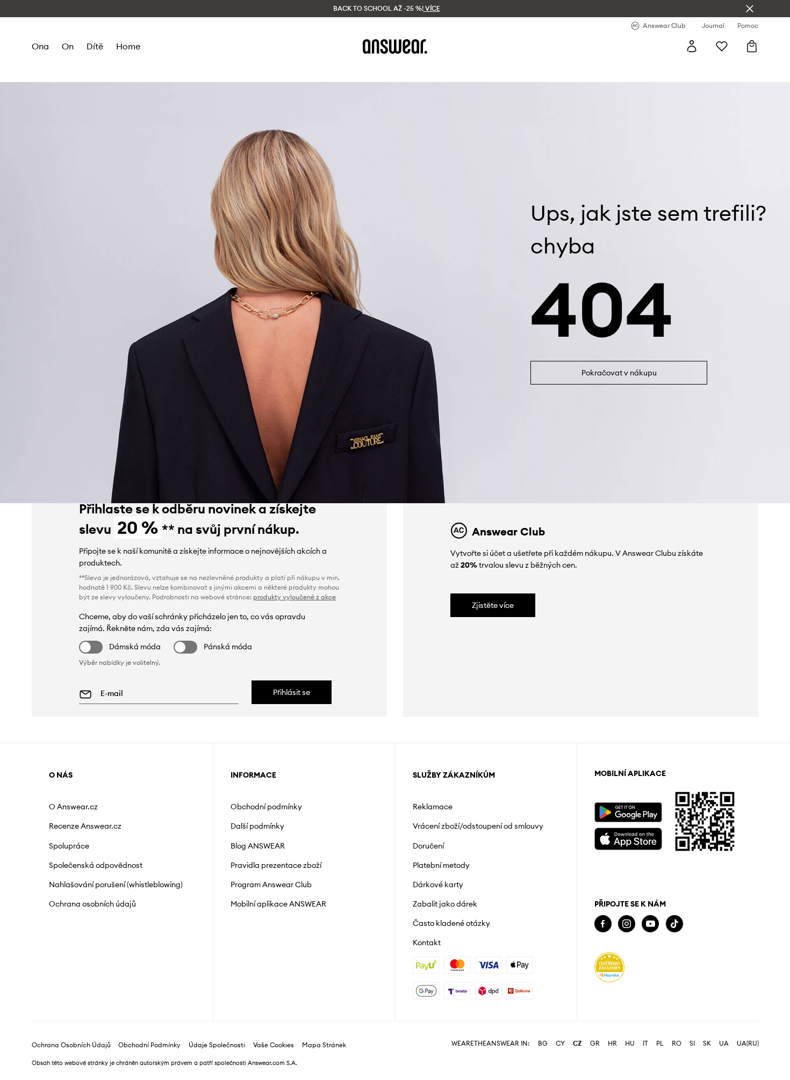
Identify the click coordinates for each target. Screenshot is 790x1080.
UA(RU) (748, 1043)
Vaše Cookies (273, 1045)
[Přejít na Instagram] (626, 924)
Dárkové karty (438, 884)
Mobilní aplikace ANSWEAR (278, 904)
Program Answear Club (271, 884)
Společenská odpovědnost (95, 865)
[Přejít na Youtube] (650, 924)
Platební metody (441, 865)
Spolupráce (69, 846)
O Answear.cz (73, 806)
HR (612, 1043)
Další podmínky (257, 826)
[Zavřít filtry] (749, 8)
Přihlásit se (291, 692)
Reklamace (433, 806)
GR (595, 1043)
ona (40, 46)
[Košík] (751, 46)
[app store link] (628, 837)
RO (676, 1043)
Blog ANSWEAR (258, 846)
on (68, 46)
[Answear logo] (395, 46)
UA (724, 1043)
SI (692, 1043)
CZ (577, 1043)
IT (645, 1043)
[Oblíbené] (721, 46)
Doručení (428, 846)
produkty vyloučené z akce (294, 597)
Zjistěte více (493, 605)
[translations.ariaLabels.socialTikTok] (674, 924)
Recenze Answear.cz (85, 826)
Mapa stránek (324, 1045)
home (128, 46)
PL (660, 1043)
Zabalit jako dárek (445, 904)
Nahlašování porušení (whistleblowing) (116, 884)
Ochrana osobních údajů (92, 904)
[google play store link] (628, 812)
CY (560, 1043)
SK (707, 1043)
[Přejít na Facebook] (603, 924)
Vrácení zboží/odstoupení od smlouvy (478, 826)
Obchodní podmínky (266, 806)
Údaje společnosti (217, 1045)
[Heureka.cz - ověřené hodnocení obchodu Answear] (609, 967)
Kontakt (427, 942)
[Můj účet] (691, 46)
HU (630, 1043)
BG (543, 1043)
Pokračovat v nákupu (619, 373)
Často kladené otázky (451, 923)
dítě (95, 46)
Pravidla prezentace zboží (276, 865)
